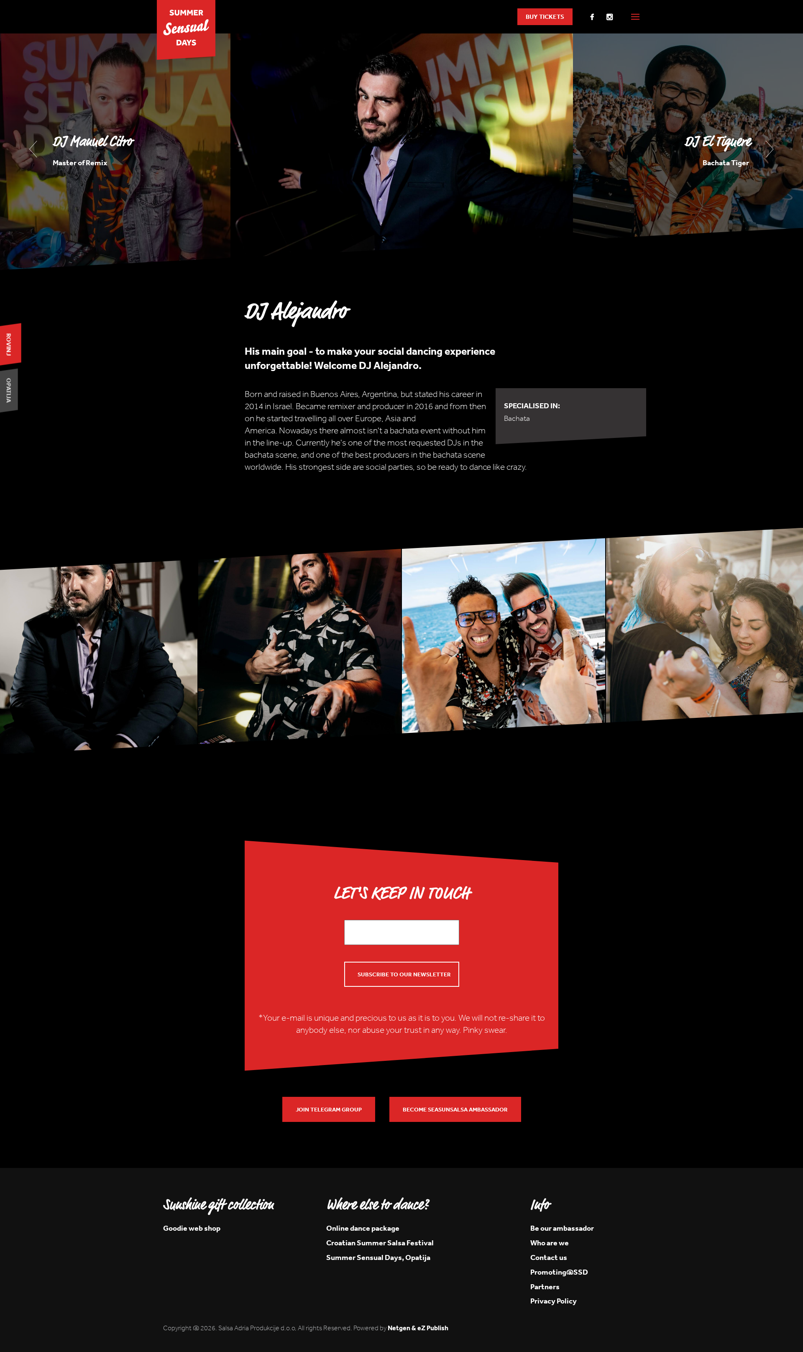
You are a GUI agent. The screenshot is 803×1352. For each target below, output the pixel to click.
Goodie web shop (191, 1228)
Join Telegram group (329, 1109)
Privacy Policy (553, 1301)
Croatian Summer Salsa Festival (380, 1242)
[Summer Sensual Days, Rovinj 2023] (186, 32)
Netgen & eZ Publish (418, 1328)
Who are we (549, 1242)
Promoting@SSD (559, 1272)
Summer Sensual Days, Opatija (378, 1257)
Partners (545, 1286)
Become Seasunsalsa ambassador (455, 1109)
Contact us (548, 1257)
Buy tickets (545, 16)
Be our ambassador (562, 1228)
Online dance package (362, 1228)
